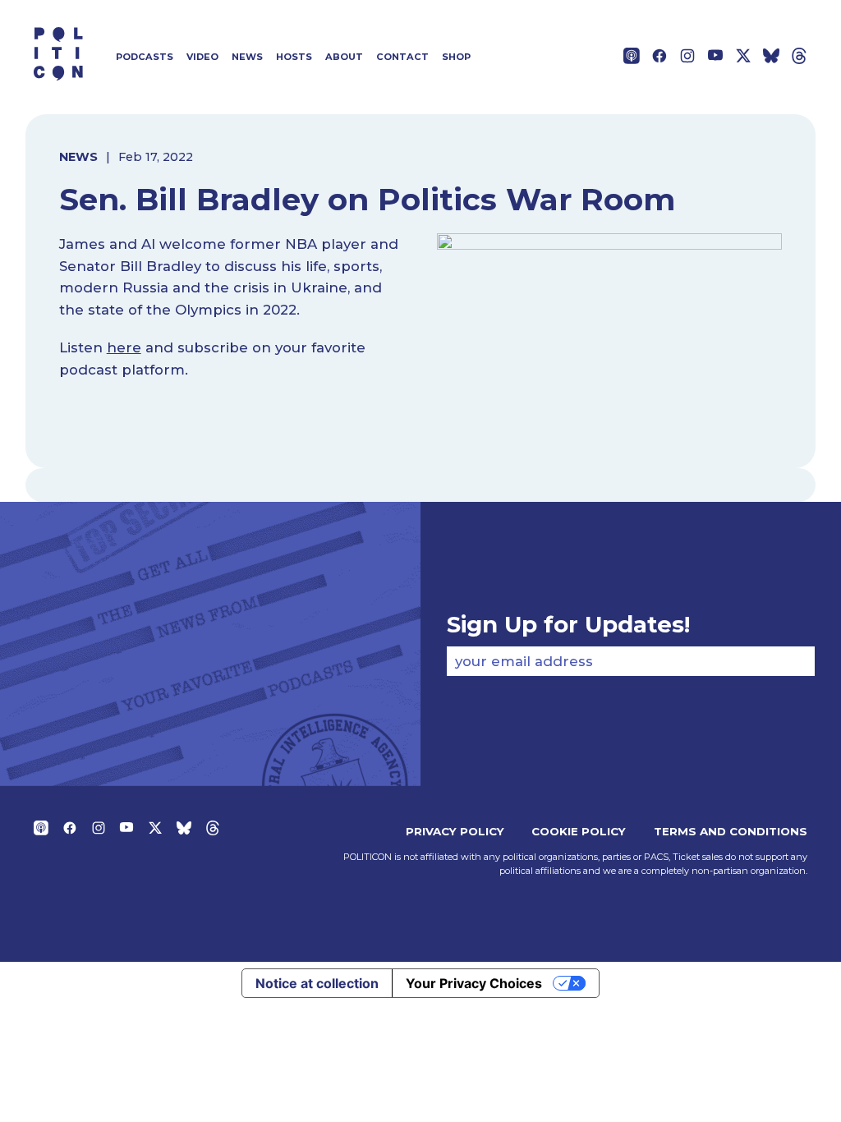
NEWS (78, 156)
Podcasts (144, 56)
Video (202, 56)
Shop (456, 56)
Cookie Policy (578, 831)
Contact (402, 56)
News (247, 56)
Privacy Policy (455, 831)
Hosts (294, 56)
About (344, 56)
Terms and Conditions (730, 831)
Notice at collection (317, 983)
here (124, 347)
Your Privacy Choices (474, 983)
